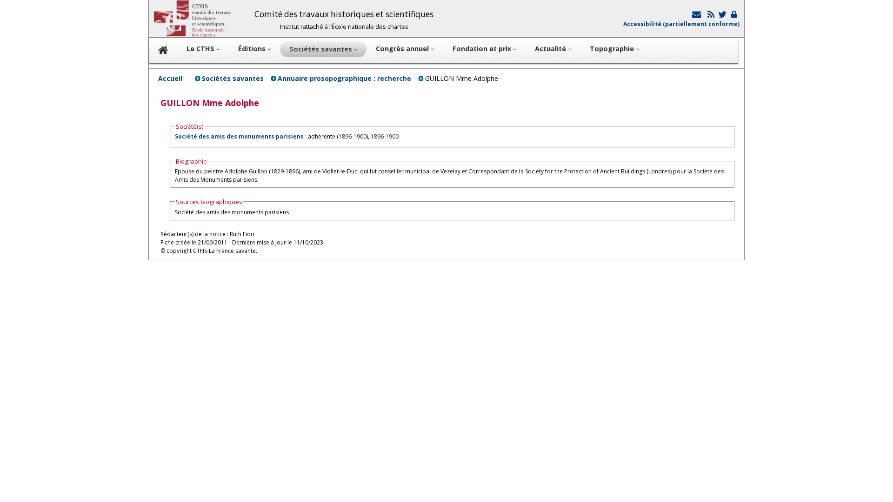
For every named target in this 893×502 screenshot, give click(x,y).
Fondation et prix (483, 48)
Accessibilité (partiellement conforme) (681, 24)
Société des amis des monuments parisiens (239, 136)
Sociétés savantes (233, 78)
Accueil (170, 78)
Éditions (252, 48)
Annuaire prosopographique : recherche (344, 78)
